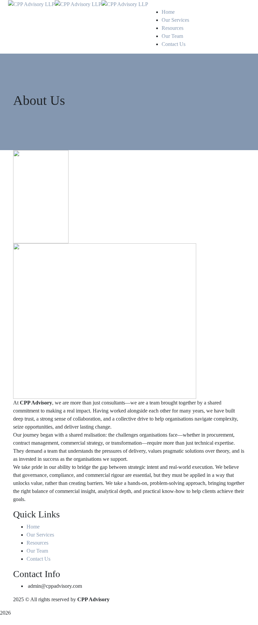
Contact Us (38, 559)
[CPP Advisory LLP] (31, 4)
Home (33, 526)
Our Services (40, 535)
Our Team (37, 551)
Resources (37, 543)
